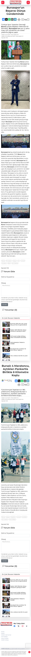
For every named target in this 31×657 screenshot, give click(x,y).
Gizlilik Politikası (5, 640)
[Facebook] (14, 626)
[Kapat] (29, 652)
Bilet (9, 263)
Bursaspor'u (10, 249)
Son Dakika (15, 263)
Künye (2, 631)
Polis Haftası (12, 519)
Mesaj (3, 283)
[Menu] (28, 2)
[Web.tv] (26, 626)
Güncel (23, 260)
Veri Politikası (4, 636)
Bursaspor (9, 121)
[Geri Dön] (2, 2)
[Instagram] (22, 626)
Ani (18, 260)
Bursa (3, 27)
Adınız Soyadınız (7, 277)
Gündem (4, 263)
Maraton (13, 517)
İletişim (3, 633)
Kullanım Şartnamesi (6, 635)
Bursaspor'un (14, 28)
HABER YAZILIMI (5, 648)
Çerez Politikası (4, 638)
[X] (18, 626)
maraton (4, 504)
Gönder (4, 304)
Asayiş (14, 260)
